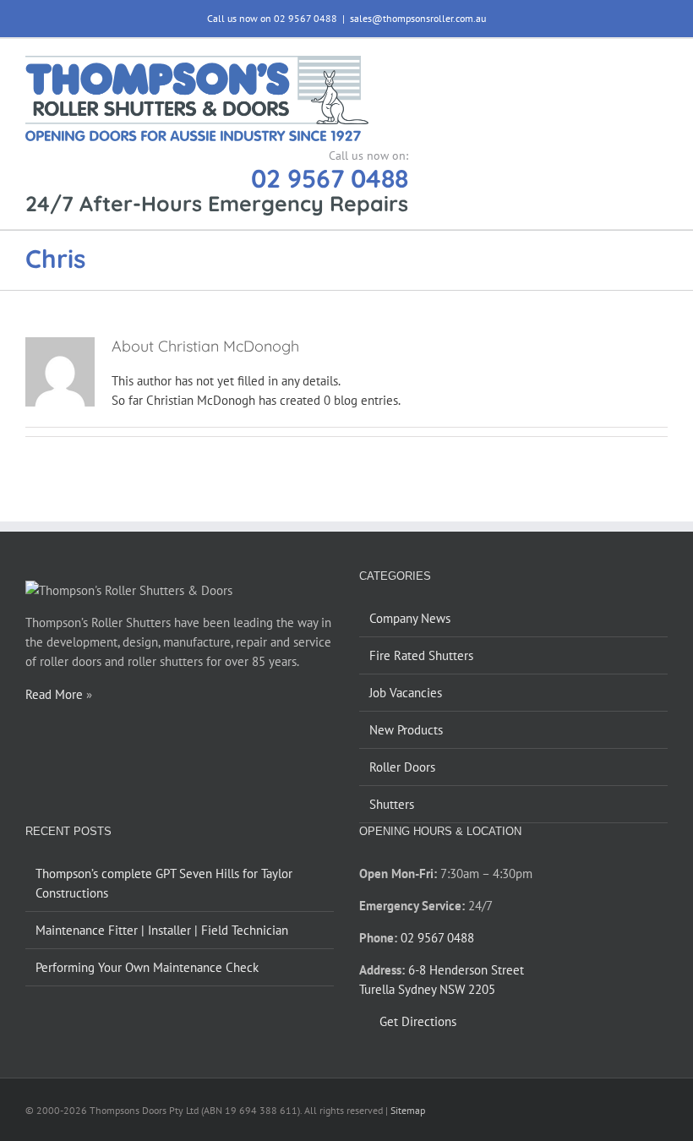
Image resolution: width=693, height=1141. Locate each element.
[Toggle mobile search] (630, 65)
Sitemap (407, 1110)
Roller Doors (402, 767)
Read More (54, 694)
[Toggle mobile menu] (661, 65)
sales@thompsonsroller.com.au (418, 18)
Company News (409, 618)
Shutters (391, 804)
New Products (406, 730)
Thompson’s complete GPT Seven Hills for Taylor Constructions (163, 883)
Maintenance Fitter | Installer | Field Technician (161, 930)
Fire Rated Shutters (421, 655)
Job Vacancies (405, 693)
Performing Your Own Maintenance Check (147, 967)
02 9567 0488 (329, 178)
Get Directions (417, 1021)
